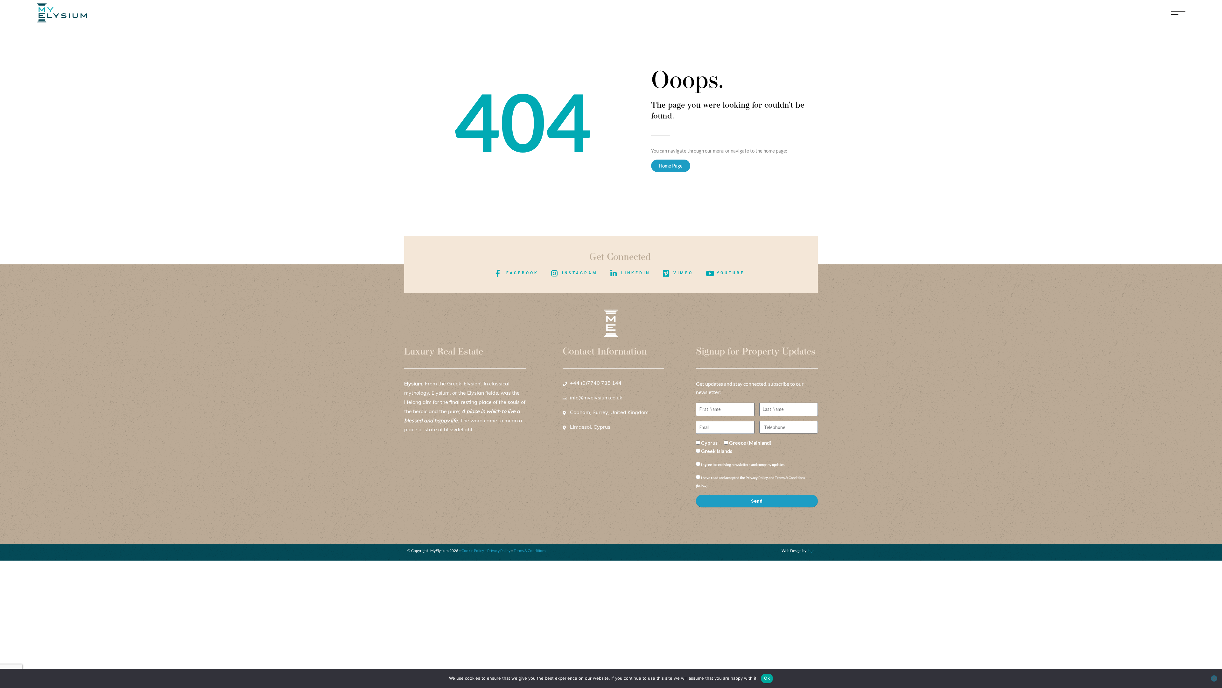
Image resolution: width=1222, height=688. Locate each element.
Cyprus (709, 443)
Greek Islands (716, 451)
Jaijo (811, 550)
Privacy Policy (498, 550)
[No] (1214, 678)
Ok (767, 678)
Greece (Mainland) (750, 443)
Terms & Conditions (530, 550)
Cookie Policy (472, 550)
